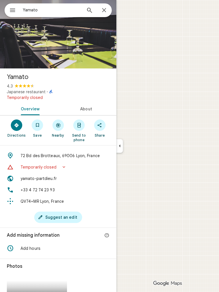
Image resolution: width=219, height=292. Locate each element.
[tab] (29, 108)
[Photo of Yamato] (58, 34)
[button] (58, 167)
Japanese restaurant (26, 91)
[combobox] (52, 10)
